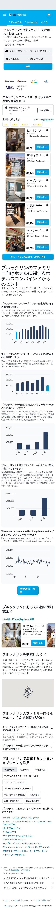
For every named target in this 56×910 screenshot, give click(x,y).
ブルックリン (9, 905)
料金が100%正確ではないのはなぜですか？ (25, 887)
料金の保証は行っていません (19, 870)
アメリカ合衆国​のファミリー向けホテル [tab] (21, 775)
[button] (5, 15)
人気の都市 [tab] (34, 794)
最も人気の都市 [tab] (32, 801)
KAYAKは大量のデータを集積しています (24, 882)
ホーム (5, 900)
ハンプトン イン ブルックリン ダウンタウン (22, 843)
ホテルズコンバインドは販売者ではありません (27, 878)
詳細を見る (42, 147)
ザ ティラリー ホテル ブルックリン (18, 835)
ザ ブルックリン (10, 831)
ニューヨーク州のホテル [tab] (14, 782)
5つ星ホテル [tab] (40, 769)
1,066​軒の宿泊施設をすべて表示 (18, 619)
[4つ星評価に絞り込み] (25, 125)
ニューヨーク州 (39, 900)
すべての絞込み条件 (44, 119)
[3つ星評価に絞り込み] (14, 125)
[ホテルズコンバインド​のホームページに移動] (17, 14)
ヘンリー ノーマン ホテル (14, 854)
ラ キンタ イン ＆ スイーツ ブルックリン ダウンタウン (26, 847)
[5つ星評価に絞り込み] (37, 125)
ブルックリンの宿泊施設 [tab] (14, 794)
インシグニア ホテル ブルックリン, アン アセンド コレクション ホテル (27, 822)
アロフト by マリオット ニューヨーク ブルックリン (25, 850)
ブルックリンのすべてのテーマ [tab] (17, 788)
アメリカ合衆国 (16, 900)
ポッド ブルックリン (12, 828)
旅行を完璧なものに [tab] (12, 801)
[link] (28, 257)
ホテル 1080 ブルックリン (14, 839)
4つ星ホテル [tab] (24, 769)
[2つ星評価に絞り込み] (5, 125)
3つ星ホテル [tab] (9, 769)
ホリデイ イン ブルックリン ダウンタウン (21, 817)
